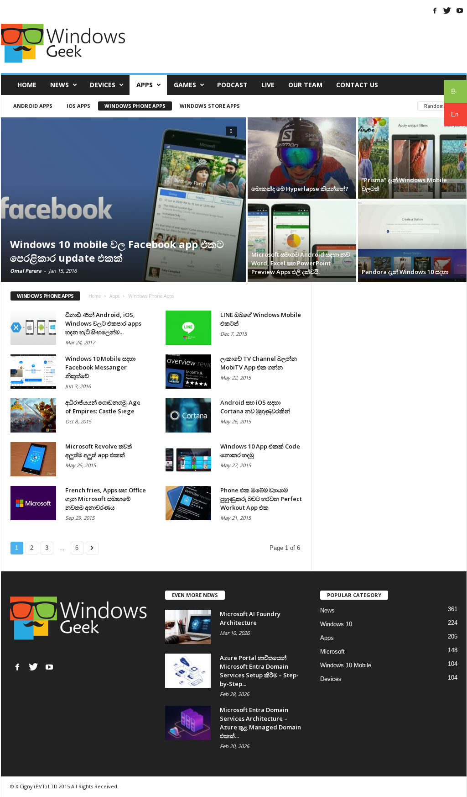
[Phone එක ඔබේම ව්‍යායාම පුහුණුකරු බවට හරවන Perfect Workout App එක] (188, 503)
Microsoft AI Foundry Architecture (250, 618)
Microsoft (332, 651)
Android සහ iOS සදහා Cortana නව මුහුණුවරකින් (255, 406)
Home (26, 84)
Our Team (305, 84)
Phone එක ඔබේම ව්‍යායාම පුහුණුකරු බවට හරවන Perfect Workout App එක (261, 499)
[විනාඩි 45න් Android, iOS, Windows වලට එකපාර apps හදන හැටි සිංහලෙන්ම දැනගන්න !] (33, 328)
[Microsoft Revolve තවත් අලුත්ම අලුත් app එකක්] (33, 459)
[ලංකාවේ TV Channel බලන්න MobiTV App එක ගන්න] (188, 371)
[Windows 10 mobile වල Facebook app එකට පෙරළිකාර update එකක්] (123, 199)
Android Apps (32, 105)
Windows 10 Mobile (345, 665)
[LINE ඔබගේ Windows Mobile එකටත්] (188, 328)
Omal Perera (26, 270)
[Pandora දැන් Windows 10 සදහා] (412, 241)
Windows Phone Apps (135, 105)
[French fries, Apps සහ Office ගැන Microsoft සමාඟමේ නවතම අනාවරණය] (33, 503)
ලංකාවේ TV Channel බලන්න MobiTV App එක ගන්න (258, 362)
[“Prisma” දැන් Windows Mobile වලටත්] (412, 158)
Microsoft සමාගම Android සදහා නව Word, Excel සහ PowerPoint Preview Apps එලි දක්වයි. (300, 263)
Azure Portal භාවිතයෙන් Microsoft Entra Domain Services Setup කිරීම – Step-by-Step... (259, 671)
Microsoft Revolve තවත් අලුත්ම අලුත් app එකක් (98, 450)
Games (185, 84)
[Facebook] (435, 10)
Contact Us (357, 84)
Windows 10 (336, 624)
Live (268, 84)
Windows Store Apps (210, 105)
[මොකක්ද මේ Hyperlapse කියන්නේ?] (302, 158)
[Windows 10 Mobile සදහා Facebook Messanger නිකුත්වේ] (33, 371)
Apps (144, 84)
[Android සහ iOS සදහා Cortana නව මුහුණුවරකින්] (188, 415)
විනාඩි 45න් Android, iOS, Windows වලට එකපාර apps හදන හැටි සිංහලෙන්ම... (103, 323)
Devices (102, 84)
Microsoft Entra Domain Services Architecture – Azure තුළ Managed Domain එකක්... (260, 723)
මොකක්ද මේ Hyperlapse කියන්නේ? (299, 189)
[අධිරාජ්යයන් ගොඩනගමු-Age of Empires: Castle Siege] (33, 415)
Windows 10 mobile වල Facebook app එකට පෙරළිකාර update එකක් (117, 250)
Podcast (232, 84)
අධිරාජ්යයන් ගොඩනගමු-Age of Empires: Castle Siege (102, 406)
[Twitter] (447, 10)
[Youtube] (459, 10)
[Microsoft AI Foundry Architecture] (188, 627)
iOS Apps (78, 105)
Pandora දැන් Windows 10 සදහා (405, 272)
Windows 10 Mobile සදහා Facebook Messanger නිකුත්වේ (100, 367)
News (59, 84)
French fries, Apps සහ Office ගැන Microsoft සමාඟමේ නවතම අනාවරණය (105, 499)
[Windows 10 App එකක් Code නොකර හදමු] (188, 459)
